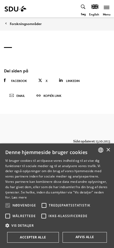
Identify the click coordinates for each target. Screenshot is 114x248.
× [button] (108, 150)
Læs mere (19, 197)
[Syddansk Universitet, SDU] (16, 8)
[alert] (57, 195)
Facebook (19, 81)
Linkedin (73, 81)
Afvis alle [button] (85, 237)
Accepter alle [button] (33, 237)
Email (20, 96)
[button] (7, 205)
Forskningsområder (26, 24)
